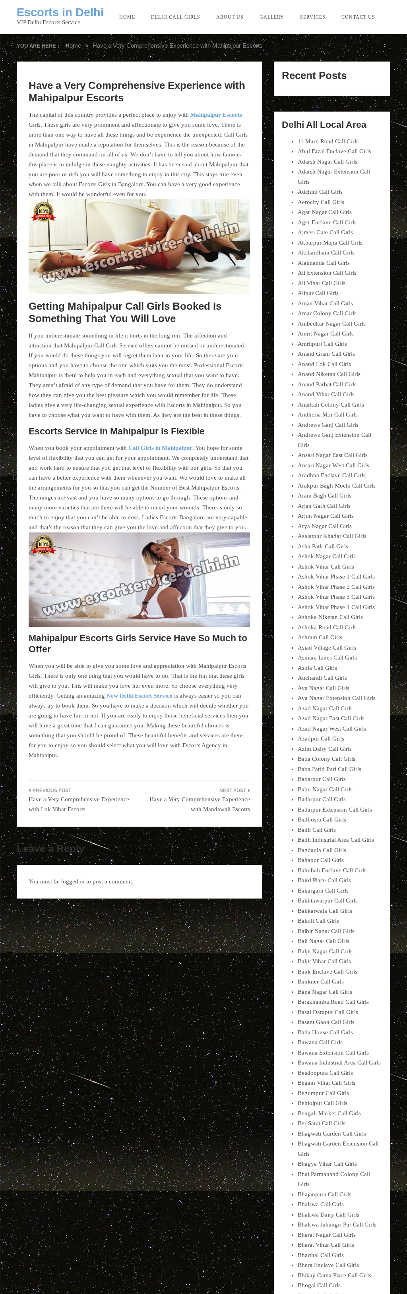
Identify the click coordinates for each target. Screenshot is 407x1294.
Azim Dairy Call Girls (325, 749)
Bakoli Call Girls (318, 921)
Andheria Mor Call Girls (328, 414)
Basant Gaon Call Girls (326, 1022)
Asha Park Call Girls (323, 546)
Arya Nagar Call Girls (325, 526)
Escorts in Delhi (60, 12)
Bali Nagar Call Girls (323, 941)
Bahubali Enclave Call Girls (332, 870)
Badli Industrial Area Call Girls (336, 840)
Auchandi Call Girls (322, 678)
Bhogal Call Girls (319, 1285)
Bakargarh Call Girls (323, 890)
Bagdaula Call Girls (322, 850)
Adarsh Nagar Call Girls (327, 161)
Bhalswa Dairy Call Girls (328, 1214)
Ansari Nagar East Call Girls (333, 455)
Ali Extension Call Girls (327, 273)
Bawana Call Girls (320, 1042)
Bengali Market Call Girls (329, 1113)
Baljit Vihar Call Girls (324, 961)
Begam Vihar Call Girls (326, 1083)
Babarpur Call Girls (322, 779)
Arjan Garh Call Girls (324, 506)
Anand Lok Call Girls (324, 364)
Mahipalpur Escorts (216, 115)
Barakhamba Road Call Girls (333, 1002)
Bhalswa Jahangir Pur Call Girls (337, 1224)
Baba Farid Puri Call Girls (329, 769)
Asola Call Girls (317, 668)
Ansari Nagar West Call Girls (333, 465)
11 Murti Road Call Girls (328, 141)
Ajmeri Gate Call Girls (325, 232)
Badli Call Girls (317, 830)
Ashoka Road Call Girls (327, 627)
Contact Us (358, 17)
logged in (73, 881)
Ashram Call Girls (320, 637)
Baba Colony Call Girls (326, 759)
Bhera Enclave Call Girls (328, 1265)
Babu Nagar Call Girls (325, 789)
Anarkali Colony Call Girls (331, 404)
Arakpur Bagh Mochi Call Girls (337, 485)
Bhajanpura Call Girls (324, 1194)
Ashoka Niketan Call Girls (330, 617)
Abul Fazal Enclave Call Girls (334, 151)
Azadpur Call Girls (321, 738)
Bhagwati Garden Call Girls (332, 1133)
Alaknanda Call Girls (324, 263)
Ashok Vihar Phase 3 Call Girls (336, 597)
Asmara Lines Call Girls (327, 657)
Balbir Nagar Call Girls (326, 931)
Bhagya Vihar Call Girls (327, 1164)
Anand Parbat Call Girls (327, 384)
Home (127, 17)
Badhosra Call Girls (322, 819)
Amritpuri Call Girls (322, 344)
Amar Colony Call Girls (327, 313)
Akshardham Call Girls (326, 252)
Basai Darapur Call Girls (328, 1012)
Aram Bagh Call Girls (324, 495)
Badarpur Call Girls (322, 799)
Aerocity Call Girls (321, 202)
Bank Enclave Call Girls (327, 971)
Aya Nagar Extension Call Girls (337, 698)
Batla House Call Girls (325, 1032)
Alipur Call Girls (318, 293)
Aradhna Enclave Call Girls (332, 475)
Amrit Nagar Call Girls (326, 333)
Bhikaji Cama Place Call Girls (334, 1275)
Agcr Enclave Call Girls (327, 222)
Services (313, 17)
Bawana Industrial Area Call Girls (339, 1062)
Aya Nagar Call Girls (323, 688)
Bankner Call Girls (321, 981)
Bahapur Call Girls (321, 860)
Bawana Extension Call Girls (333, 1052)
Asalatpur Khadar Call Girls (332, 536)
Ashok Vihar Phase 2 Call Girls (336, 587)
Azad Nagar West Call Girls (332, 728)
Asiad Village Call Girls (327, 647)
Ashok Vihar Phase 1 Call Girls (336, 576)
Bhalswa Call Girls (321, 1204)
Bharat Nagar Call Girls (327, 1235)
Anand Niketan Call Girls (329, 374)
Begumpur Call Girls (323, 1093)
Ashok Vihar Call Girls (326, 566)
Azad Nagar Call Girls (325, 708)
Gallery (272, 17)
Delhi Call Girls (175, 17)
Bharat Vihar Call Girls (326, 1245)
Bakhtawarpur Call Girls (328, 900)
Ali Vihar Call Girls (321, 283)
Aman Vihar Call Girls (325, 303)
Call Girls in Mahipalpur (160, 448)
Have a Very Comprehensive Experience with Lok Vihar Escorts (79, 804)
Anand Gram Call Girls (326, 354)
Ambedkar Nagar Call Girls (332, 323)
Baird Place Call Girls (324, 880)
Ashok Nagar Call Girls (327, 556)
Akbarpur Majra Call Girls (330, 242)
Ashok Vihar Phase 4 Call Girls (336, 607)
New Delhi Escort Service (139, 695)
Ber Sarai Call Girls (321, 1123)
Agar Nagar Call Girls (325, 212)
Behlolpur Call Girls (322, 1103)
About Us (230, 17)
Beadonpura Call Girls (325, 1073)
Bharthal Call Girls (321, 1255)
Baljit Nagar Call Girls (325, 951)
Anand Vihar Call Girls (326, 394)
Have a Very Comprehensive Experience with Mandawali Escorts (199, 804)
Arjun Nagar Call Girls (326, 516)
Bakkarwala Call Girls (325, 911)
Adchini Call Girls (320, 192)
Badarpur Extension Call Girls (335, 809)
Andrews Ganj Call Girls (328, 425)
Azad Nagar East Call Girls (331, 718)
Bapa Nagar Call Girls (325, 992)
